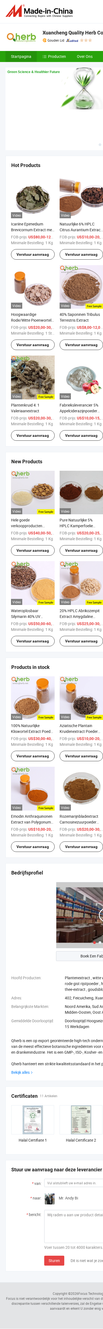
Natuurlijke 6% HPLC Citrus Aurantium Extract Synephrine (81, 229)
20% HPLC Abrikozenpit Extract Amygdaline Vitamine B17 (80, 616)
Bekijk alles (20, 1072)
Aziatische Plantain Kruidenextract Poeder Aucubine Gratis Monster (81, 731)
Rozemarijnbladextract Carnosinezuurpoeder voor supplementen (79, 822)
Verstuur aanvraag (32, 254)
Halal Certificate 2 (81, 1140)
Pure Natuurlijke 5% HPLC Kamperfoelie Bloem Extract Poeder (78, 525)
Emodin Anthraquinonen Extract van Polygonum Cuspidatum (31, 822)
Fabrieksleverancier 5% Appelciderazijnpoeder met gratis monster (79, 410)
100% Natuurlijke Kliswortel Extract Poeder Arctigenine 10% (32, 731)
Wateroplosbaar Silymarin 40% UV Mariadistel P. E (25, 616)
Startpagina (21, 56)
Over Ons (85, 56)
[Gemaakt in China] (40, 10)
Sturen (54, 1260)
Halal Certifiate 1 (33, 1140)
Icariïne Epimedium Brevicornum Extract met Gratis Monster (32, 229)
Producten (57, 56)
